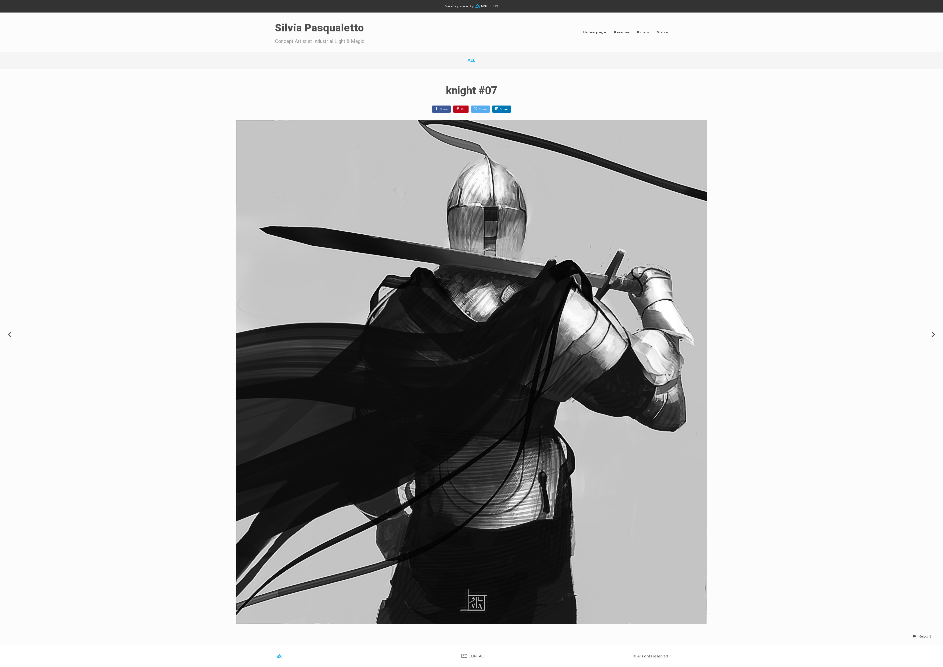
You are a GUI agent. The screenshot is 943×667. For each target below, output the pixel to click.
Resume (622, 32)
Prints (643, 32)
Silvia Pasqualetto (319, 28)
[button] (921, 636)
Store (662, 32)
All (471, 60)
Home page (594, 32)
